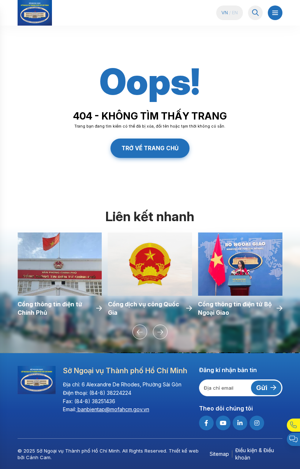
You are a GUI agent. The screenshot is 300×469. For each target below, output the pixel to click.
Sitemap (219, 454)
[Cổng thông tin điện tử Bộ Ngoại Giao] (240, 264)
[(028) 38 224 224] (293, 425)
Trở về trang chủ (150, 148)
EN (235, 12)
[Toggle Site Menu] (275, 12)
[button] (139, 332)
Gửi (261, 388)
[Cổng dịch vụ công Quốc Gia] (150, 264)
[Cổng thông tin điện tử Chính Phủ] (60, 264)
